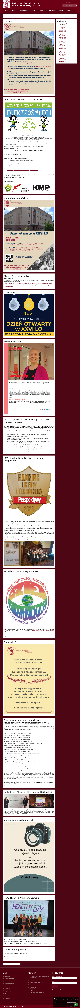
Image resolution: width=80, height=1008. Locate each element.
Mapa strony (8, 991)
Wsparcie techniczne (9, 978)
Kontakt (7, 996)
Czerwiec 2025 (62, 45)
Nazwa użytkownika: (57, 976)
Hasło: (53, 981)
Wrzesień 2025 (62, 41)
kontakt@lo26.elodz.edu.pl (36, 980)
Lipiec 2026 (61, 28)
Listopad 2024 (62, 54)
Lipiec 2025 (61, 44)
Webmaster (7, 976)
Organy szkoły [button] (23, 10)
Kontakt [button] (69, 10)
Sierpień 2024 (62, 57)
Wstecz (7, 964)
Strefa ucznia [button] (51, 10)
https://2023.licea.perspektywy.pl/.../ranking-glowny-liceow (17, 539)
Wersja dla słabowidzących (10, 1006)
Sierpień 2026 (62, 27)
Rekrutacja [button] (33, 10)
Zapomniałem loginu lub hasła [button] (59, 989)
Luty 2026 (61, 34)
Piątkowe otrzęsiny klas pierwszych (14, 956)
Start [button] (5, 10)
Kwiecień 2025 (62, 48)
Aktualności (16, 16)
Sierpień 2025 (62, 43)
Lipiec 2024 (61, 58)
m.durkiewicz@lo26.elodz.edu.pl (37, 982)
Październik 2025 (63, 40)
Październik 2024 (63, 55)
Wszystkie (61, 61)
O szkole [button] (12, 10)
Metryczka (7, 988)
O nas (6, 993)
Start (5, 16)
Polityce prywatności (71, 1002)
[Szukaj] (76, 5)
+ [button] (61, 3)
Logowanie (74, 3)
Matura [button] (42, 10)
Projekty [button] (61, 10)
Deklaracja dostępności (10, 981)
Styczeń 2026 (62, 35)
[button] (66, 3)
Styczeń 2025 (62, 51)
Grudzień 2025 (62, 37)
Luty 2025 (61, 50)
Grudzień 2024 (62, 52)
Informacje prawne (9, 983)
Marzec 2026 (62, 33)
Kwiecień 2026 (62, 31)
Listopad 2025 (62, 38)
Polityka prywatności (10, 986)
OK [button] (76, 1004)
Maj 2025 (61, 47)
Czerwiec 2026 (62, 30)
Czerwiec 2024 (62, 60)
